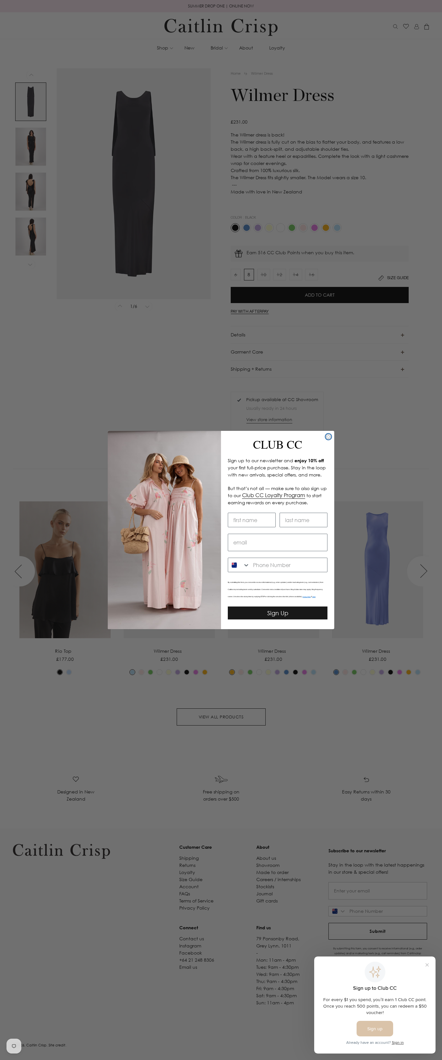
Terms (313, 596)
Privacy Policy (307, 596)
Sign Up (277, 613)
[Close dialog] (328, 436)
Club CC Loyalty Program (273, 495)
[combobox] (239, 565)
